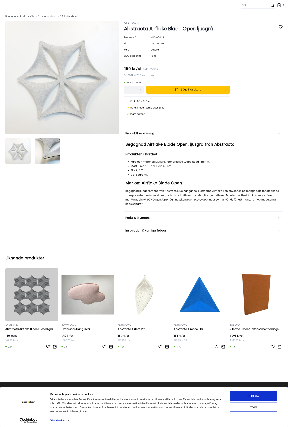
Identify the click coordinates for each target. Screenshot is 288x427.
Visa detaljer (57, 420)
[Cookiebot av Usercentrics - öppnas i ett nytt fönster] (28, 420)
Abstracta (131, 22)
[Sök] (272, 5)
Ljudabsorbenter (49, 16)
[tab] (18, 151)
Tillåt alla (253, 395)
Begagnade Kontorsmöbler (21, 16)
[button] (280, 5)
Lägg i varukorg (191, 89)
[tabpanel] (62, 77)
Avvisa (253, 406)
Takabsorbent (70, 16)
